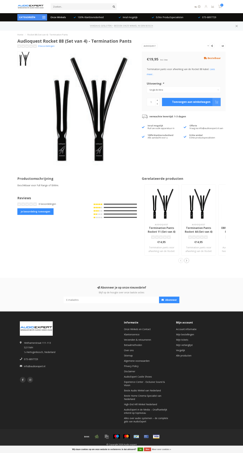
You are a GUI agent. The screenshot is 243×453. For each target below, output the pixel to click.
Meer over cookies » (161, 449)
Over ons (129, 350)
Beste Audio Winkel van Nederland (142, 390)
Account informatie (186, 329)
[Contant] (97, 436)
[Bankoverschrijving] (87, 436)
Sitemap (128, 355)
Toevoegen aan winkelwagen (191, 102)
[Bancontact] (136, 436)
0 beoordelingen (46, 46)
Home (20, 34)
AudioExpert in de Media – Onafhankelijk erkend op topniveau (145, 411)
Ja (140, 449)
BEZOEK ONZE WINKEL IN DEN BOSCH (133, 25)
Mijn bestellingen (185, 334)
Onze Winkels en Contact (137, 329)
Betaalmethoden (133, 345)
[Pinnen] (146, 436)
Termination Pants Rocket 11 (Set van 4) (161, 230)
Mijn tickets (182, 339)
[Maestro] (116, 436)
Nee (147, 449)
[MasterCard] (126, 436)
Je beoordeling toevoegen (35, 211)
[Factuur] (106, 436)
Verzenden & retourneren (137, 339)
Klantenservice (132, 334)
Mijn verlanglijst (184, 345)
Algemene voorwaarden (137, 360)
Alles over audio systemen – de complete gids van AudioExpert (146, 420)
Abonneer (171, 299)
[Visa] (156, 436)
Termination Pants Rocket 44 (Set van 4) (198, 230)
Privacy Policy (131, 366)
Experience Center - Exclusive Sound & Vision (144, 383)
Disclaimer (129, 371)
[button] (180, 260)
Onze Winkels (58, 17)
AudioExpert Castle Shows (138, 376)
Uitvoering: (155, 83)
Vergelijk (180, 350)
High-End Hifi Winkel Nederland (140, 404)
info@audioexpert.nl (34, 366)
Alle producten (183, 355)
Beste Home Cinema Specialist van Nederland (142, 397)
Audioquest (150, 46)
